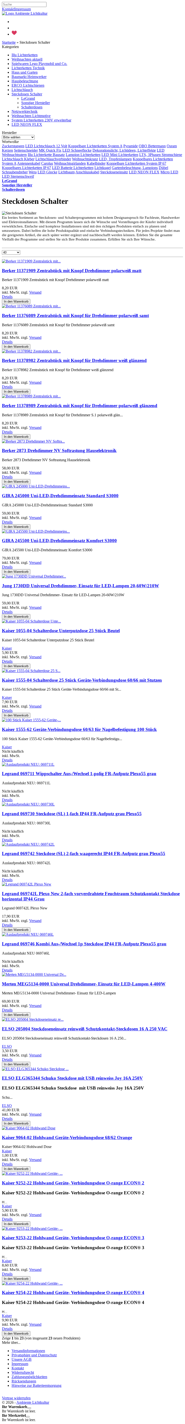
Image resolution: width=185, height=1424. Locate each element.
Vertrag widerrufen (16, 1398)
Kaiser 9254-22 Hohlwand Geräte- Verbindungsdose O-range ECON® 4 (73, 1292)
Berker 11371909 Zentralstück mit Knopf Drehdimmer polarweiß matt (71, 270)
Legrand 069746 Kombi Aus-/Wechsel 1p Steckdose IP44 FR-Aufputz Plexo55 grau (84, 943)
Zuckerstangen (13, 146)
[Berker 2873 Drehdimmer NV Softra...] (33, 441)
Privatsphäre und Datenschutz (34, 1355)
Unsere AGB (22, 1359)
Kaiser (7, 648)
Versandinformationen (28, 1351)
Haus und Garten (25, 72)
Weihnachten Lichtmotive (31, 116)
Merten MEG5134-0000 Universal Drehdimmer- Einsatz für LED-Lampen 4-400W (83, 983)
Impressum (22, 9)
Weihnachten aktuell (27, 59)
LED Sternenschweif (18, 176)
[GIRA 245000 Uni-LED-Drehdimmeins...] (36, 486)
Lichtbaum (66, 172)
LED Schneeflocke (77, 150)
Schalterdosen (31, 107)
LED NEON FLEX (27, 124)
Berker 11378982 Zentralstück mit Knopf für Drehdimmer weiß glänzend (74, 360)
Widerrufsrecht (23, 1372)
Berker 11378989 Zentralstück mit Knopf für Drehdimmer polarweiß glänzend (79, 405)
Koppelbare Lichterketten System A (95, 146)
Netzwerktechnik (25, 111)
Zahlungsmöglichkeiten (29, 1377)
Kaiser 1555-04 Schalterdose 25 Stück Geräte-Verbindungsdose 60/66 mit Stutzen (82, 680)
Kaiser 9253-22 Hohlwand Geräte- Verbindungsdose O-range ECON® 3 (73, 1237)
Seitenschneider (26, 150)
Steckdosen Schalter (27, 94)
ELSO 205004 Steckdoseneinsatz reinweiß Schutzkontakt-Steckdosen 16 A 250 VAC (84, 1028)
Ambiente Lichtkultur (32, 1402)
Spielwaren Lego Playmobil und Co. (39, 64)
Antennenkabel (28, 163)
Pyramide (130, 146)
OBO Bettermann (152, 146)
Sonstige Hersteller (35, 103)
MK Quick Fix (50, 150)
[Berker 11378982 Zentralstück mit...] (31, 351)
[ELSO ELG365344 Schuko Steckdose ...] (35, 1069)
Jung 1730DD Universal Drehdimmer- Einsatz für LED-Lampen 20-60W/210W (80, 585)
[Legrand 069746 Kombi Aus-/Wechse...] (28, 934)
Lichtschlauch (22, 90)
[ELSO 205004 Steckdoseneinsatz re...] (33, 1019)
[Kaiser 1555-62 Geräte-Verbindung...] (31, 720)
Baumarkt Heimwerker (29, 77)
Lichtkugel (102, 168)
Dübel (163, 168)
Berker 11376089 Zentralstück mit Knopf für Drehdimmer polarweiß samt (75, 315)
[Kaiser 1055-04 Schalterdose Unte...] (31, 621)
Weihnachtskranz (85, 159)
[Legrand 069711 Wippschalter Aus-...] (28, 764)
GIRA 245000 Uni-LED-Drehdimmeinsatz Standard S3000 (60, 495)
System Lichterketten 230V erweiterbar (41, 120)
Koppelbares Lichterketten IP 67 (26, 168)
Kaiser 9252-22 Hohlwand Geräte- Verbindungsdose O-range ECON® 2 (73, 1182)
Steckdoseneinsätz (114, 172)
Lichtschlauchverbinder (53, 159)
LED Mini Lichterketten (119, 155)
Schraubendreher (15, 172)
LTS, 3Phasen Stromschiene (160, 155)
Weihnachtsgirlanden (70, 163)
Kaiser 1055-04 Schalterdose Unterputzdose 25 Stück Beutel (61, 630)
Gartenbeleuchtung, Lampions (135, 168)
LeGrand (28, 98)
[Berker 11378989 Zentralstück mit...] (31, 396)
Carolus (47, 163)
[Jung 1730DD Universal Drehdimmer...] (34, 576)
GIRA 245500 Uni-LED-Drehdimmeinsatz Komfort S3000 (59, 540)
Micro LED (169, 172)
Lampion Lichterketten (83, 155)
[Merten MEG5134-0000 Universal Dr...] (34, 974)
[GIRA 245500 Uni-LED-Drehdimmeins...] (36, 531)
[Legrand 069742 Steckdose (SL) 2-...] (28, 844)
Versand (35, 292)
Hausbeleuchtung (25, 81)
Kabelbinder (96, 163)
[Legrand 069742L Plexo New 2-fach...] (26, 884)
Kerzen (7, 150)
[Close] (29, 1408)
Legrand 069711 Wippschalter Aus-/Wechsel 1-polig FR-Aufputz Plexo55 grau (79, 773)
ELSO (7, 1046)
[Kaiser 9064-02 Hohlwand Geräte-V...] (28, 1128)
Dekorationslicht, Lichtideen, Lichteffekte (124, 150)
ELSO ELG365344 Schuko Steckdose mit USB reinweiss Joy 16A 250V (72, 1078)
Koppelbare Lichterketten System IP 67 (136, 163)
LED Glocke (47, 172)
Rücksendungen (24, 1381)
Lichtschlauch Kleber (18, 159)
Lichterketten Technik (28, 68)
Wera (33, 172)
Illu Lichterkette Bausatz (46, 155)
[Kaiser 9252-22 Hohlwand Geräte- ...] (32, 1173)
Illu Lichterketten (25, 55)
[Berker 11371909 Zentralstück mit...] (31, 261)
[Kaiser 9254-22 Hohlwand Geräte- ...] (32, 1283)
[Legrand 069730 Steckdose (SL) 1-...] (28, 804)
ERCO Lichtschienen (28, 85)
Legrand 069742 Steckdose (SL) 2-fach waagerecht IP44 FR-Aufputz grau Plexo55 (83, 853)
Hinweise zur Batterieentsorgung (36, 1385)
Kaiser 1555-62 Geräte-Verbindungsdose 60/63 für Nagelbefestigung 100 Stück (79, 729)
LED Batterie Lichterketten (72, 168)
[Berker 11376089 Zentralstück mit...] (31, 306)
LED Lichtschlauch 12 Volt (46, 146)
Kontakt (8, 9)
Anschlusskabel (87, 172)
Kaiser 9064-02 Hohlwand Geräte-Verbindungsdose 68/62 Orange (67, 1137)
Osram (172, 146)
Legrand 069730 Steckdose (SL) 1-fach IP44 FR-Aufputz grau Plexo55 (72, 813)
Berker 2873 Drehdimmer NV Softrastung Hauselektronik (59, 450)
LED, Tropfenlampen (115, 159)
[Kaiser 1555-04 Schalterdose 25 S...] (31, 671)
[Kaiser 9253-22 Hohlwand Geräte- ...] (32, 1228)
